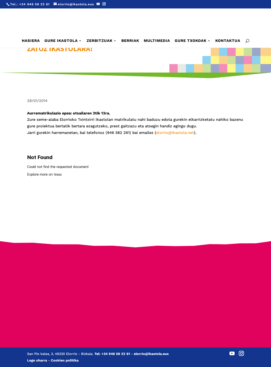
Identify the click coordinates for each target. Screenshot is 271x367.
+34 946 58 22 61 (34, 4)
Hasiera (31, 41)
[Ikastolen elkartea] (49, 273)
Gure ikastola (61, 41)
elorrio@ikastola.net (175, 132)
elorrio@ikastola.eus (151, 354)
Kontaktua (227, 41)
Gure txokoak (190, 41)
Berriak (130, 41)
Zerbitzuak (99, 41)
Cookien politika (65, 360)
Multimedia (157, 41)
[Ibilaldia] (107, 289)
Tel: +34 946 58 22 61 (112, 354)
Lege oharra (37, 360)
